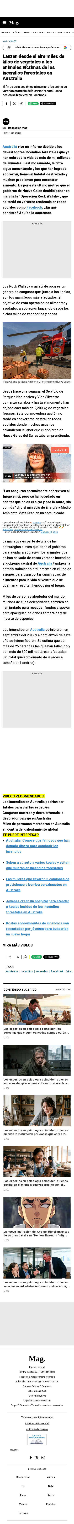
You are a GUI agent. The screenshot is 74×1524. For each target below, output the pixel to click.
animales (42, 971)
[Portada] (37, 1364)
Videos (51, 1477)
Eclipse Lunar (61, 32)
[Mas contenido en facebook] (31, 1457)
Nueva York (38, 32)
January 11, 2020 (49, 532)
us (23, 1486)
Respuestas (23, 1477)
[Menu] (6, 22)
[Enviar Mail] (5, 128)
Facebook (57, 971)
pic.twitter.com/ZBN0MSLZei (28, 529)
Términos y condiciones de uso (37, 1417)
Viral (69, 971)
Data (51, 1486)
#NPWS (37, 522)
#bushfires (8, 529)
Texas (26, 32)
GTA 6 (49, 32)
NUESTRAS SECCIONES (37, 1469)
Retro (50, 1495)
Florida (5, 32)
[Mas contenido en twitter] (37, 1457)
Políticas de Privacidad (37, 1423)
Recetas (51, 1504)
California (16, 32)
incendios (27, 971)
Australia (12, 971)
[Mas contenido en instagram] (43, 1457)
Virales (23, 1504)
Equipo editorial (37, 1367)
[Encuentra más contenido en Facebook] (6, 103)
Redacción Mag (18, 128)
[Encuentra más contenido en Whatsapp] (22, 103)
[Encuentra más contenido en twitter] (14, 103)
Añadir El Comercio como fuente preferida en (37, 47)
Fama (23, 1495)
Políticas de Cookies (37, 1429)
